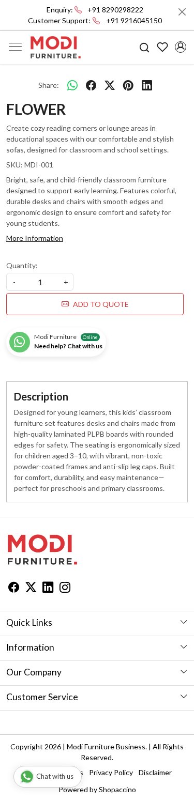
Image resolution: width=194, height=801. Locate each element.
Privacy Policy (111, 772)
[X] (31, 588)
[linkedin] (147, 85)
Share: (48, 85)
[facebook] (91, 85)
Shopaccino (117, 789)
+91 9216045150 (134, 20)
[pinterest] (128, 85)
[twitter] (109, 85)
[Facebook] (14, 588)
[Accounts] (180, 47)
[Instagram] (65, 588)
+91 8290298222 (115, 9)
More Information (34, 238)
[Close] (182, 12)
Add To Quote (101, 304)
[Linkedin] (48, 588)
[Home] (55, 47)
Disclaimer (155, 772)
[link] (145, 47)
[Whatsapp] (72, 85)
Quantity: (22, 265)
